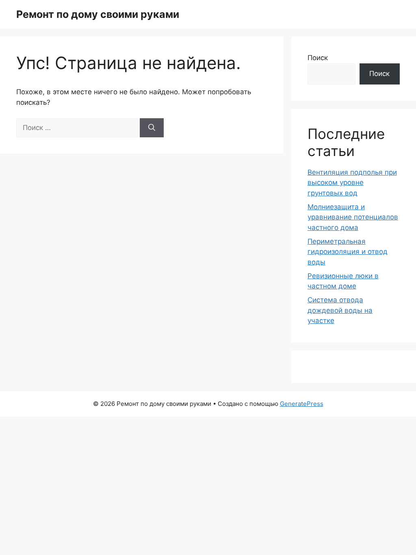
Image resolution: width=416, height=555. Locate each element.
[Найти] (152, 128)
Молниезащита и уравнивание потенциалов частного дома (353, 217)
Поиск (318, 58)
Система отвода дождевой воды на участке (340, 310)
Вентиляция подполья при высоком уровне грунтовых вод (352, 182)
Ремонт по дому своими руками (97, 14)
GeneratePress (301, 404)
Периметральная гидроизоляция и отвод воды (348, 251)
